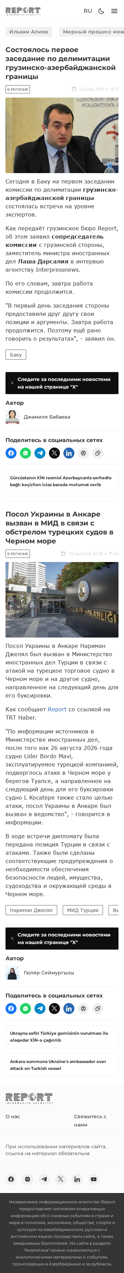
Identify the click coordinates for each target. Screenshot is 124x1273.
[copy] (97, 453)
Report (57, 709)
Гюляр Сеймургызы (49, 973)
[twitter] (54, 453)
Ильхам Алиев (29, 32)
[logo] (23, 11)
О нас (13, 1116)
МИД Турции (83, 910)
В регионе (17, 89)
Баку (16, 355)
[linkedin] (68, 453)
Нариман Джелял (31, 910)
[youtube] (93, 1179)
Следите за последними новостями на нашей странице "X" (64, 383)
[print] (83, 453)
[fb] (11, 453)
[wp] (25, 453)
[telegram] (39, 453)
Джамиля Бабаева (47, 417)
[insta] (27, 1179)
